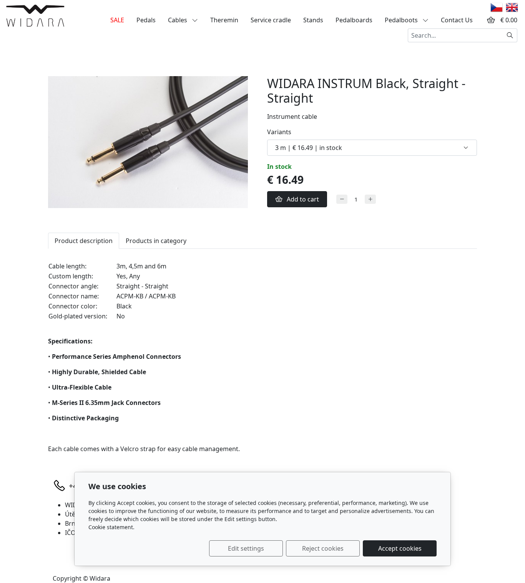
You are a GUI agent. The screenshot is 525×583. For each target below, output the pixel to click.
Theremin (224, 20)
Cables (178, 20)
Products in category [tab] (156, 241)
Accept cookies (400, 548)
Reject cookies (323, 548)
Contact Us (457, 20)
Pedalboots (402, 20)
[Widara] (35, 15)
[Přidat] (370, 199)
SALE (117, 20)
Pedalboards (354, 20)
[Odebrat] (341, 199)
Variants (279, 132)
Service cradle (271, 20)
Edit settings (246, 548)
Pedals (146, 20)
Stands (313, 20)
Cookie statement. (111, 527)
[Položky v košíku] (491, 20)
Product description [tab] (84, 241)
